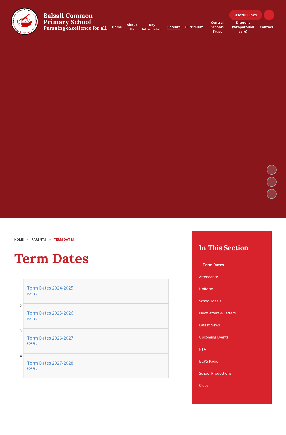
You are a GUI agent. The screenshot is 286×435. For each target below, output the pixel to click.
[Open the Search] (269, 15)
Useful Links (246, 15)
